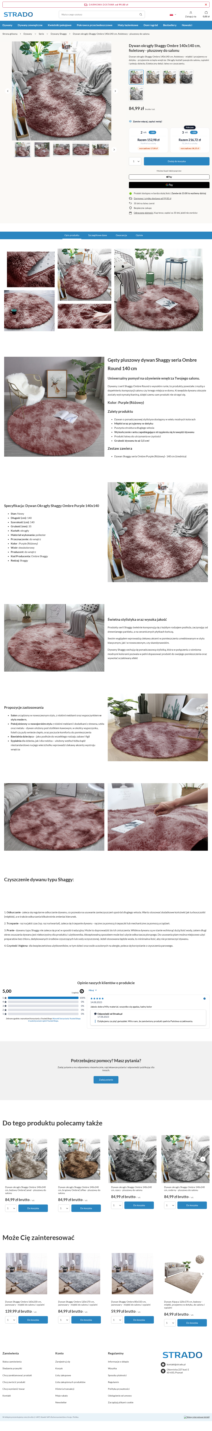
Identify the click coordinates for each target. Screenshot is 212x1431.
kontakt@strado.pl (176, 1364)
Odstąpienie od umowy (120, 1395)
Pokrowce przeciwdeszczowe (94, 25)
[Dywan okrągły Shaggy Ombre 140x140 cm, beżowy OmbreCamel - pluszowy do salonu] (26, 1159)
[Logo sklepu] (18, 14)
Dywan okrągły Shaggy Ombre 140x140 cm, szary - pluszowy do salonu (131, 1188)
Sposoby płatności (117, 1375)
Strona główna (9, 33)
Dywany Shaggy (59, 33)
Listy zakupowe (63, 1375)
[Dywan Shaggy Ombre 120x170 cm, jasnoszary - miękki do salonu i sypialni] (79, 1274)
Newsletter (61, 1402)
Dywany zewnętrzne (30, 25)
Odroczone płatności (143, 212)
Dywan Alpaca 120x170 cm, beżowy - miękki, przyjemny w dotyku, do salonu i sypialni (184, 1304)
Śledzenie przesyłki (12, 1368)
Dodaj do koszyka (177, 161)
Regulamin (113, 1382)
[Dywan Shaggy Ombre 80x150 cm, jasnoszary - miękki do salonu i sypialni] (132, 1274)
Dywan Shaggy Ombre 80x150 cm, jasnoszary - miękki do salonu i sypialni (131, 1303)
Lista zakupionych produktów (70, 1382)
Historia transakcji (64, 1388)
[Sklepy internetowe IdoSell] (197, 1417)
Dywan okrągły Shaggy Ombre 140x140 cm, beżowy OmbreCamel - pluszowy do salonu (25, 1190)
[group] (61, 90)
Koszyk (59, 1368)
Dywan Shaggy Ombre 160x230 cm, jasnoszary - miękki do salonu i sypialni (25, 1303)
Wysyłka (112, 1368)
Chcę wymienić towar (13, 1388)
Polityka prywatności (119, 1388)
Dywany (28, 33)
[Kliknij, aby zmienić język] (173, 14)
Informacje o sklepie (118, 1361)
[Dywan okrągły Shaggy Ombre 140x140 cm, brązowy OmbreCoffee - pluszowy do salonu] (79, 1159)
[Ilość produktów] (135, 161)
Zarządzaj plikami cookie (120, 1402)
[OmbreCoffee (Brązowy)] (169, 77)
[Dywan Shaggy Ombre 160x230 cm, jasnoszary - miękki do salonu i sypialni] (26, 1274)
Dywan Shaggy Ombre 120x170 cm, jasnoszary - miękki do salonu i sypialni (78, 1303)
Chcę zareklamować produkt (17, 1375)
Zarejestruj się (62, 1361)
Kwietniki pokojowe (60, 25)
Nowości (187, 25)
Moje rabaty (61, 1395)
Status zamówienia (12, 1361)
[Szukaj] (141, 14)
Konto (59, 1353)
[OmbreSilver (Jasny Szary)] (136, 93)
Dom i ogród (151, 25)
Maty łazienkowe (128, 25)
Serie (41, 33)
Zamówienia (10, 1353)
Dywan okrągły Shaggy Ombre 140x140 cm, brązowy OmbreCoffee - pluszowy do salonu (79, 1190)
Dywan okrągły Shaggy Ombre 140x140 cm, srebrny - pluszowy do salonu (184, 1188)
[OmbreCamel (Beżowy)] (152, 77)
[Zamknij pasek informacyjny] (206, 5)
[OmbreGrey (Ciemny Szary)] (186, 77)
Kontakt (6, 1395)
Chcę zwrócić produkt (13, 1382)
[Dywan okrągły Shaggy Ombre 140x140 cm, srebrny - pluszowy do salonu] (185, 1159)
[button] (7, 91)
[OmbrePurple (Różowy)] (136, 77)
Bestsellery (170, 25)
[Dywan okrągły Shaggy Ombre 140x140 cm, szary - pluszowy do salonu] (132, 1159)
